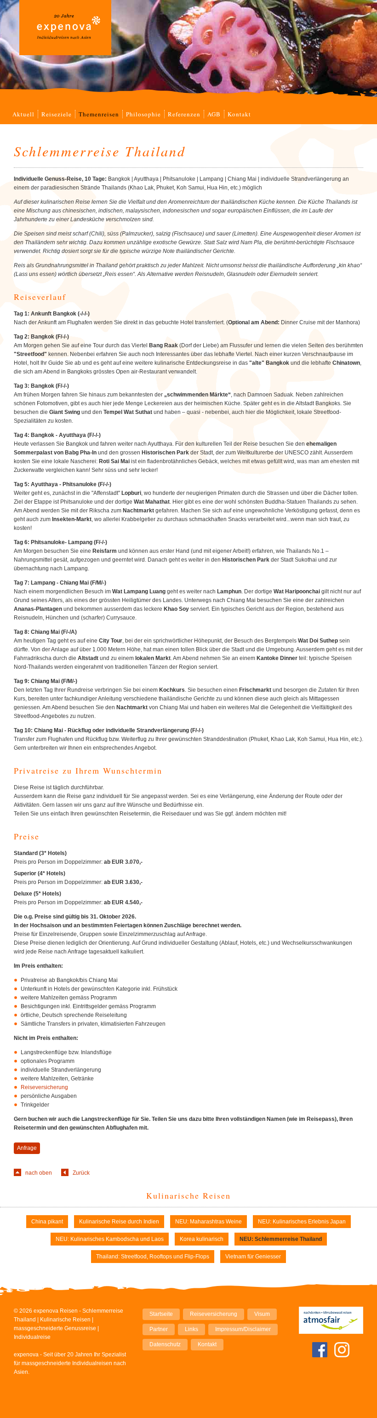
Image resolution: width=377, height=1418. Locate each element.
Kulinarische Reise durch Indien (119, 1221)
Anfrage (27, 1148)
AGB (214, 114)
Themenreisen (99, 114)
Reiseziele (56, 114)
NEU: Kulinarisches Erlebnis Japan (302, 1221)
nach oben (38, 1173)
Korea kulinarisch (201, 1239)
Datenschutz (165, 1344)
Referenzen (184, 114)
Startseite (161, 1314)
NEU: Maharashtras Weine (208, 1221)
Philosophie (143, 114)
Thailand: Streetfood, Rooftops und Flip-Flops (152, 1256)
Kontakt (239, 114)
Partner (158, 1329)
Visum (262, 1314)
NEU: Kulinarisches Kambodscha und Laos (110, 1239)
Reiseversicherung (44, 1087)
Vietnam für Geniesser (253, 1256)
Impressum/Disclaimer (243, 1329)
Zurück (81, 1173)
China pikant (47, 1221)
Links (191, 1329)
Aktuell (23, 114)
